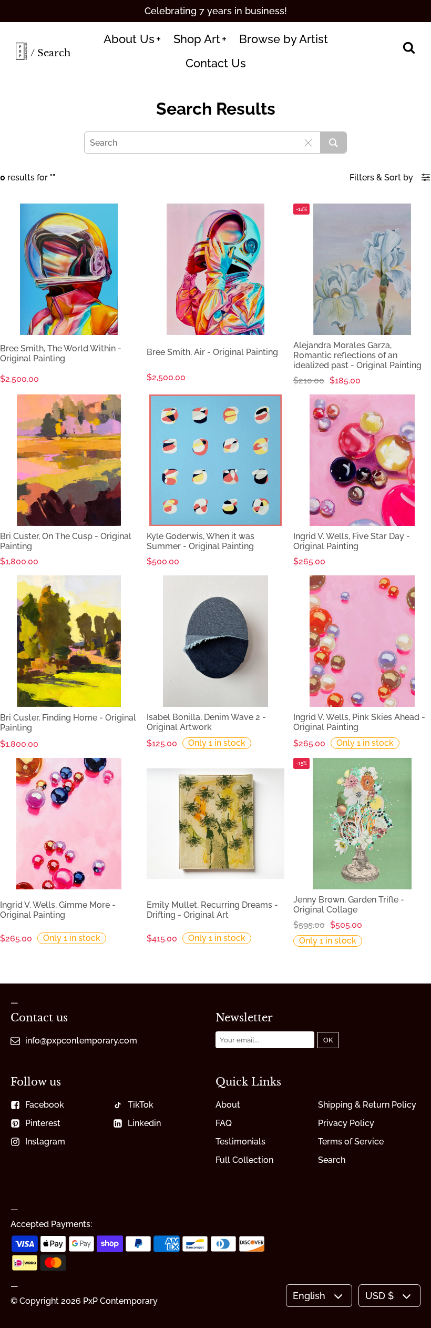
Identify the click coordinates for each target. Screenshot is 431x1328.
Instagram (45, 1142)
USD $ (379, 1295)
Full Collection (244, 1160)
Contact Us (216, 63)
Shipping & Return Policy (367, 1105)
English (309, 1295)
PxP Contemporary (120, 1301)
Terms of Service (351, 1142)
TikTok (140, 1105)
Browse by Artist (283, 39)
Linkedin (144, 1123)
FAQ (224, 1123)
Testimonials (240, 1142)
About (228, 1105)
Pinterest (42, 1123)
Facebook (44, 1105)
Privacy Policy (346, 1123)
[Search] (408, 48)
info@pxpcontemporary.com (81, 1041)
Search (331, 1160)
